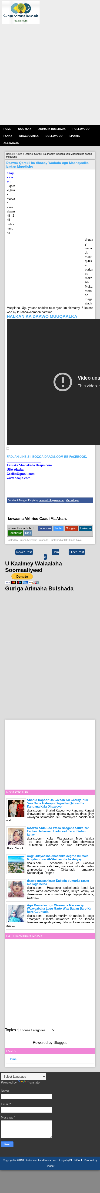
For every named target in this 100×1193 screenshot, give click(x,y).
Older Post (77, 552)
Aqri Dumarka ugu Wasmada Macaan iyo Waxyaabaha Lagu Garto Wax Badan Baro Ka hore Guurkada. (59, 909)
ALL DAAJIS (11, 142)
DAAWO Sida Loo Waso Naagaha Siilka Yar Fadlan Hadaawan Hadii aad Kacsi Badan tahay (58, 831)
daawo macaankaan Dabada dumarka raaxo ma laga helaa (58, 882)
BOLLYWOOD (54, 135)
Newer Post (24, 552)
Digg (28, 533)
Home (7, 128)
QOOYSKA (24, 128)
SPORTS (75, 135)
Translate (33, 1082)
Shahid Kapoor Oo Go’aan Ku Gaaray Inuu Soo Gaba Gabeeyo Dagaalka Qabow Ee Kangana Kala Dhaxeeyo (57, 803)
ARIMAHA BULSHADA (52, 128)
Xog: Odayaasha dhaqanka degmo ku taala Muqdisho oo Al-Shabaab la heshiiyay (57, 857)
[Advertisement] (50, 74)
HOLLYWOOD (81, 128)
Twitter (58, 528)
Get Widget (72, 500)
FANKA (7, 135)
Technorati (15, 533)
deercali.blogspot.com (51, 500)
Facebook (45, 528)
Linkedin (85, 528)
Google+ (71, 528)
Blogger (59, 1043)
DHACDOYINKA (29, 135)
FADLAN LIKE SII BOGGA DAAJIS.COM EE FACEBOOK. (47, 457)
